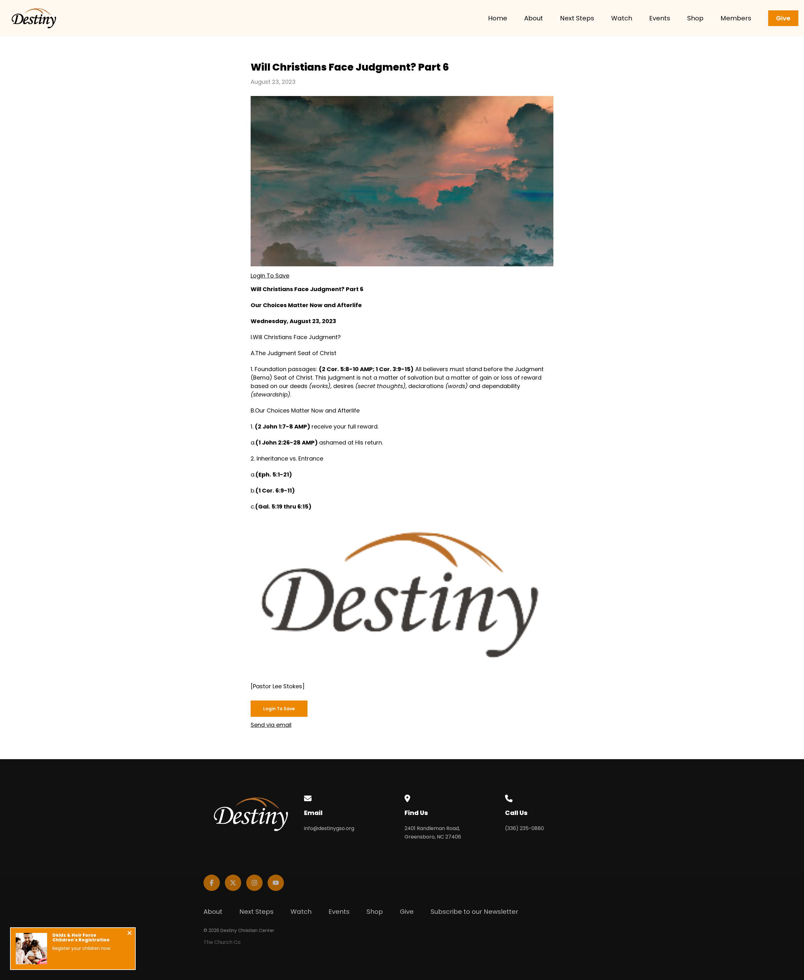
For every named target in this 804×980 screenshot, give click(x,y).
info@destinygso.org (329, 828)
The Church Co (222, 942)
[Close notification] (129, 934)
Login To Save (270, 276)
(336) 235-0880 (524, 828)
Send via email (271, 725)
